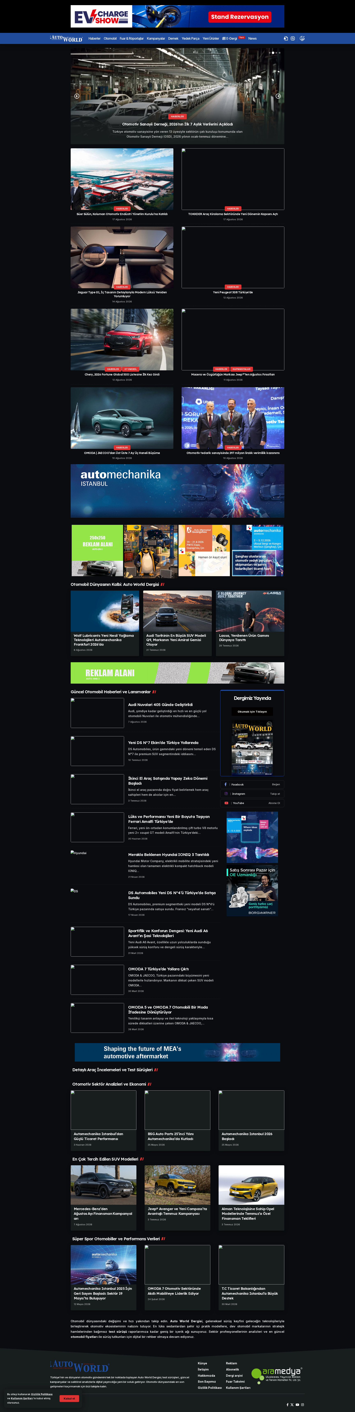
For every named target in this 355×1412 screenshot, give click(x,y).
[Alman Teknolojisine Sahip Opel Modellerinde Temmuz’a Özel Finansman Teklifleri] (251, 1185)
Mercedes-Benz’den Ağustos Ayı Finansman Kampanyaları (103, 1214)
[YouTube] (297, 1404)
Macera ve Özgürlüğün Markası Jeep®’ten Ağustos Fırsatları (233, 374)
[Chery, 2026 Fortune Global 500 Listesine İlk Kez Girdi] (122, 339)
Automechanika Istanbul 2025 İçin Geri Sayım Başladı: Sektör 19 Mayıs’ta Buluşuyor (103, 1293)
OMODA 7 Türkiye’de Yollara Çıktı (158, 968)
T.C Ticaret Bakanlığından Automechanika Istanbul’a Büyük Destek (250, 1293)
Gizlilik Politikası (42, 1394)
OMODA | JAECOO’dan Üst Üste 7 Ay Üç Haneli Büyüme (122, 453)
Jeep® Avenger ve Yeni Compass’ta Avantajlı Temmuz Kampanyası (177, 1211)
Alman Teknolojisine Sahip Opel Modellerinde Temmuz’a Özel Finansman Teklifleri (248, 1214)
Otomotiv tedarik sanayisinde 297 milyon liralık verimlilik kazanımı (233, 453)
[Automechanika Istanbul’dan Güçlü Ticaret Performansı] (103, 1110)
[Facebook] (252, 784)
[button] (69, 1398)
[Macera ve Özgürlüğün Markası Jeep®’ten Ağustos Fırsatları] (233, 339)
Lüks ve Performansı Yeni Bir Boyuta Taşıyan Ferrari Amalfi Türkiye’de (169, 819)
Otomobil (130, 369)
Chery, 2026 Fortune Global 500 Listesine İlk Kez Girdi (122, 374)
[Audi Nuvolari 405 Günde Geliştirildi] (97, 713)
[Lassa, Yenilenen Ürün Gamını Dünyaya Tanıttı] (250, 611)
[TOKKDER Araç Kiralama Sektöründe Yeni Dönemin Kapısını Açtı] (233, 179)
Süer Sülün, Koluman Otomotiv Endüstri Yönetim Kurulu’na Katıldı (122, 214)
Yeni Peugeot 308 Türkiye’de (233, 292)
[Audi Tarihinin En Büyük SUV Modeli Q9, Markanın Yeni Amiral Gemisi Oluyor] (177, 611)
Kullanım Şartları (22, 1398)
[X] (292, 1404)
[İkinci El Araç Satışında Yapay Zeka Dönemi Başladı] (97, 789)
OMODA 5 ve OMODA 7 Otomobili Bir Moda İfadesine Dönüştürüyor (168, 1010)
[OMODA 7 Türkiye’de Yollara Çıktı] (97, 980)
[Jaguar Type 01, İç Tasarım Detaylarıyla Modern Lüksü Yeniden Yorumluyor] (122, 257)
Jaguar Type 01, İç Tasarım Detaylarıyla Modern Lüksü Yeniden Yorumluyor (122, 294)
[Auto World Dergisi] (66, 38)
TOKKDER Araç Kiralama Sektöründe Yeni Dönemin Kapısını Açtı (233, 214)
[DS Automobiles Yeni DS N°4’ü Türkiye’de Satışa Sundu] (97, 904)
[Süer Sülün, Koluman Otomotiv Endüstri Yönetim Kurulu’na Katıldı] (122, 179)
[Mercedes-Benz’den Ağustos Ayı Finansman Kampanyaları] (103, 1185)
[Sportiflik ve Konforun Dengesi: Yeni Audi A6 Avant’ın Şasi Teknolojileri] (97, 942)
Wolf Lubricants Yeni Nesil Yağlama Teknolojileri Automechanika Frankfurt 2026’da (104, 639)
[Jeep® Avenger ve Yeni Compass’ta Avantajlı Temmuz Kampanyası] (177, 1185)
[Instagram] (252, 794)
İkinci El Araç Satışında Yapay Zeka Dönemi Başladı (167, 781)
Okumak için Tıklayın (252, 711)
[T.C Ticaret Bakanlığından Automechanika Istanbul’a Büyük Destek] (251, 1264)
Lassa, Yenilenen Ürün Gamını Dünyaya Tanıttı (244, 637)
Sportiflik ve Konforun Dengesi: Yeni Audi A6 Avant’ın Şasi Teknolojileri (168, 933)
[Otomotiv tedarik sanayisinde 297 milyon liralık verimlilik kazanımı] (233, 418)
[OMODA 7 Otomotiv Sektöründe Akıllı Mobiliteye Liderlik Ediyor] (177, 1264)
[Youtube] (252, 803)
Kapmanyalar (241, 369)
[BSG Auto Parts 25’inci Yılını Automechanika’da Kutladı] (177, 1110)
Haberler (177, 116)
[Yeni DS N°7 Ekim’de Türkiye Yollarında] (97, 751)
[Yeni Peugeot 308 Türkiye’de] (233, 257)
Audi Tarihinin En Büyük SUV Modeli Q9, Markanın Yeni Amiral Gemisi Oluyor (176, 639)
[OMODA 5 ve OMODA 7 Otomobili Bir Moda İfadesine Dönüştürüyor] (97, 1018)
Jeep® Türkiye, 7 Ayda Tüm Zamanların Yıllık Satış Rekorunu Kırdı (178, 124)
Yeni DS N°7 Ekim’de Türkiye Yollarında (163, 742)
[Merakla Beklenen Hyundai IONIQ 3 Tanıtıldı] (97, 865)
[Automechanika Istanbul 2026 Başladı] (251, 1110)
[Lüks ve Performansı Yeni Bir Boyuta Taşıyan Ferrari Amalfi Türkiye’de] (97, 827)
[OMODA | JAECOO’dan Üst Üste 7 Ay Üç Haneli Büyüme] (122, 418)
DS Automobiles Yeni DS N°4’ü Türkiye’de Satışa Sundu (172, 895)
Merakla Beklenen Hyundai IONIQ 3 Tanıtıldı (168, 854)
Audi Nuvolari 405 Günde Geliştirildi (160, 704)
